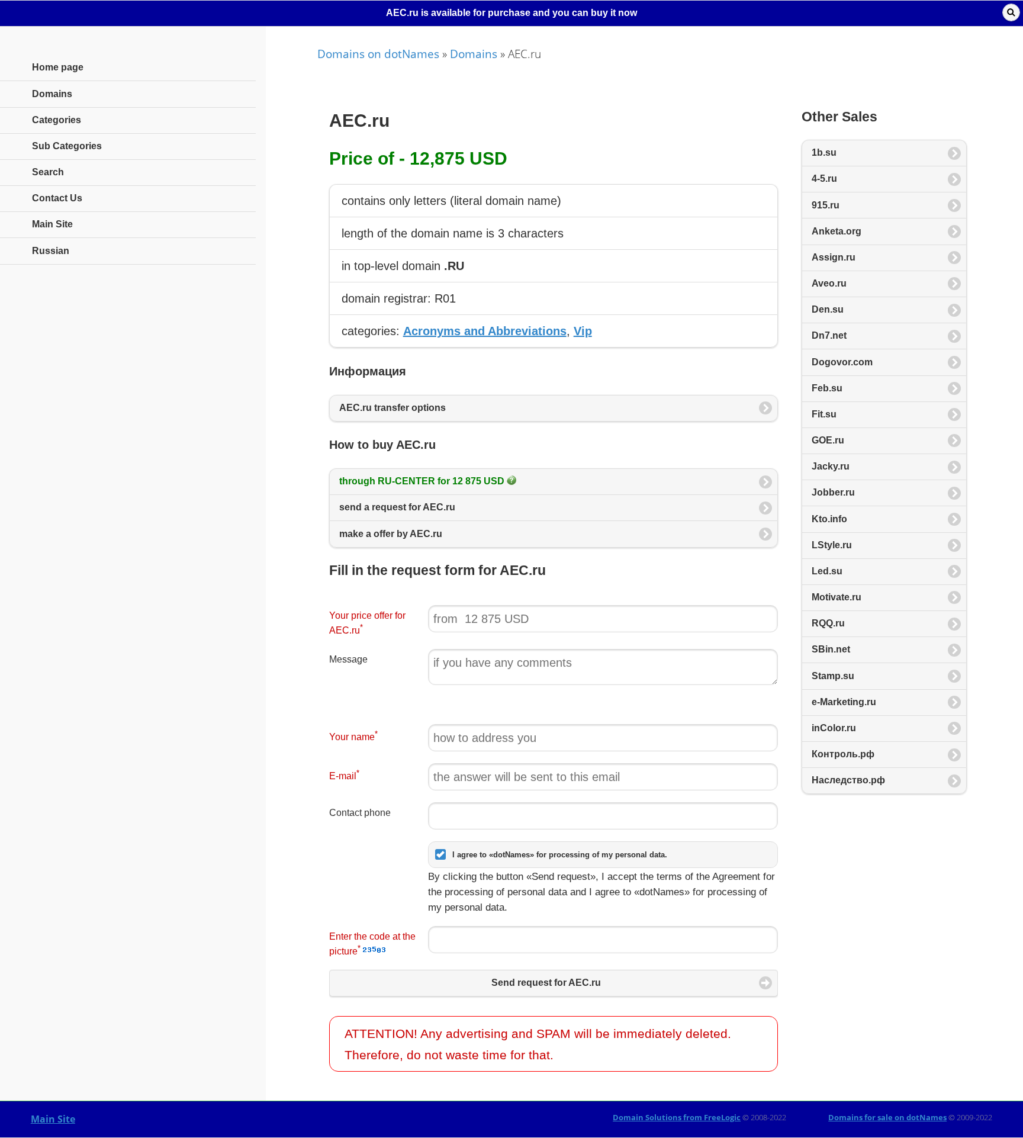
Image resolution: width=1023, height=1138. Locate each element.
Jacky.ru (831, 466)
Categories (56, 120)
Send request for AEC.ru (546, 983)
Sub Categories (67, 146)
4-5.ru (824, 178)
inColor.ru (834, 728)
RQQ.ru (828, 623)
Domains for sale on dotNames (887, 1117)
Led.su (827, 571)
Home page (57, 67)
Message (348, 659)
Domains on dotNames (378, 54)
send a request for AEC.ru (397, 507)
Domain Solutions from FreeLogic (677, 1117)
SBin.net (831, 649)
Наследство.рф (848, 780)
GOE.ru (828, 440)
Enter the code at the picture (372, 943)
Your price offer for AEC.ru (367, 622)
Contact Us (57, 198)
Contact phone (360, 813)
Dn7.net (829, 335)
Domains (473, 54)
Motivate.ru (836, 597)
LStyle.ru (832, 545)
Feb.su (827, 388)
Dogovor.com (842, 362)
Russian (50, 251)
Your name (353, 735)
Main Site (53, 1119)
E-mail (344, 775)
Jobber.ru (833, 492)
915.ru (825, 205)
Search (48, 172)
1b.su (824, 152)
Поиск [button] (1011, 12)
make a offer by (390, 534)
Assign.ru (833, 257)
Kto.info (829, 519)
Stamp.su (833, 676)
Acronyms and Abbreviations (485, 330)
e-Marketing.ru (844, 702)
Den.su (828, 309)
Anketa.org (836, 231)
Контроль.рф (843, 754)
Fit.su (824, 414)
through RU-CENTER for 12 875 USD (423, 481)
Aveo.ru (829, 283)
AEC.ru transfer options (392, 408)
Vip (583, 330)
